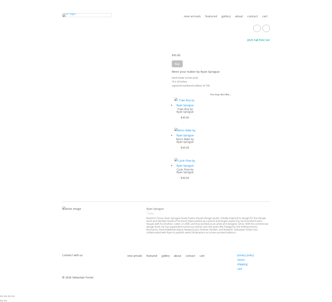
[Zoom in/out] (1, 296)
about (239, 16)
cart (265, 16)
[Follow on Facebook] (257, 28)
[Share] (9, 296)
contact (252, 16)
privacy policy (245, 255)
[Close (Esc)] (13, 296)
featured (211, 16)
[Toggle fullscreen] (5, 296)
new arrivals (192, 16)
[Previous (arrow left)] (1, 300)
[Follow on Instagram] (266, 28)
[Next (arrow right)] (5, 300)
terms (241, 260)
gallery (226, 16)
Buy (177, 64)
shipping (242, 264)
